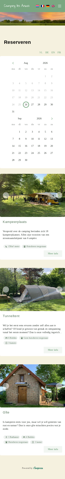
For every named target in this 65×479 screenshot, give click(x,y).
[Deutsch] (47, 6)
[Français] (42, 6)
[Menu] (59, 6)
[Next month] (52, 119)
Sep (19, 118)
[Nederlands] (37, 6)
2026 (45, 63)
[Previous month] (13, 63)
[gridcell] (45, 76)
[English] (53, 6)
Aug (26, 63)
